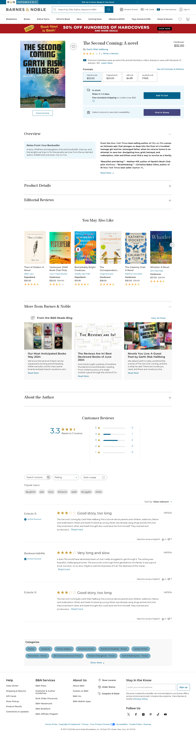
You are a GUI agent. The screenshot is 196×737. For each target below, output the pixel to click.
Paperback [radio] (112, 77)
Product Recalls (14, 594)
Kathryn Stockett (133, 274)
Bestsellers (11, 19)
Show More (96, 436)
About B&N (78, 573)
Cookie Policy (135, 611)
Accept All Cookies (162, 732)
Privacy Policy (141, 586)
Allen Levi (29, 274)
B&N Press (41, 573)
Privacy (85, 611)
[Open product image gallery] (42, 74)
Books (27, 19)
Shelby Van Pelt (82, 274)
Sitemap (147, 611)
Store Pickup (12, 588)
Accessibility (122, 611)
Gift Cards (11, 583)
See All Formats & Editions (170, 69)
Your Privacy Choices (100, 611)
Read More (105, 173)
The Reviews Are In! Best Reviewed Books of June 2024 (95, 356)
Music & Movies (164, 19)
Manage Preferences (137, 732)
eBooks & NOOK (117, 19)
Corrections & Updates (17, 599)
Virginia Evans (106, 274)
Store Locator (109, 567)
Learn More (107, 63)
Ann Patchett (156, 270)
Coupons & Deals (110, 581)
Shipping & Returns (16, 578)
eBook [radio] (129, 77)
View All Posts (158, 318)
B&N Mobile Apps (82, 588)
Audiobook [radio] (147, 77)
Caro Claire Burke (58, 274)
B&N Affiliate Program (47, 601)
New (79, 19)
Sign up (183, 574)
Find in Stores (162, 112)
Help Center (12, 573)
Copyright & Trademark (69, 611)
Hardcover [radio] (92, 77)
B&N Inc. (77, 583)
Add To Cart (162, 95)
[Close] (191, 732)
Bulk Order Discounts (47, 585)
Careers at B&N (80, 578)
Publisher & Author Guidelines (45, 579)
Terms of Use (51, 611)
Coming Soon (95, 19)
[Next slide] (171, 244)
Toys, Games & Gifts (141, 19)
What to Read (63, 19)
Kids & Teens (43, 19)
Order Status (108, 574)
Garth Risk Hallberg (97, 49)
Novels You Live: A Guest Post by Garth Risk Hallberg (146, 355)
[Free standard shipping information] (93, 101)
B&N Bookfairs (43, 596)
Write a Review (111, 53)
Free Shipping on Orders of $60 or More (98, 2)
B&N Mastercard (44, 591)
